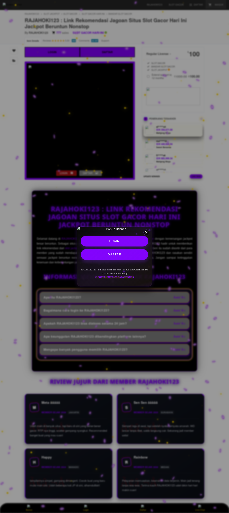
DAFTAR (114, 254)
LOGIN (114, 241)
